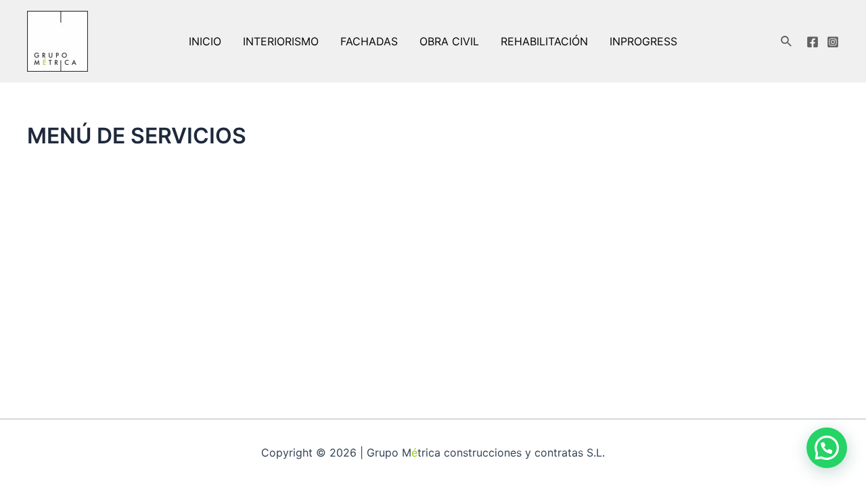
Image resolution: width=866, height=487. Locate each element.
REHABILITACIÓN (544, 41)
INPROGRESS (643, 41)
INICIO (205, 41)
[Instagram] (833, 42)
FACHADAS (369, 41)
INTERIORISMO (281, 41)
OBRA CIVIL (449, 41)
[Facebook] (812, 42)
